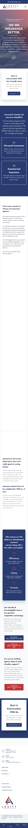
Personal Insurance (6, 787)
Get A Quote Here (13, 2)
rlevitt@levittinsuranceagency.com (13, 762)
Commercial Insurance (7, 790)
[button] (14, 93)
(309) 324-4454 (10, 757)
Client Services (5, 773)
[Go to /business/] (14, 172)
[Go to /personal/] (14, 148)
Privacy (10, 817)
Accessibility (5, 817)
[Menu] (25, 7)
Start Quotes (5, 770)
